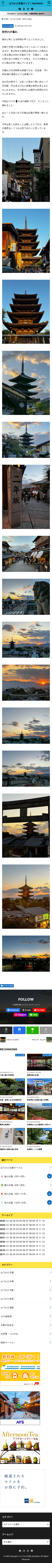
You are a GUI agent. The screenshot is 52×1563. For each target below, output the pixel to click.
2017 (2, 1254)
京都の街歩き (7, 1324)
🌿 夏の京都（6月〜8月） (13, 1185)
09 (33, 1220)
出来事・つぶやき (9, 1333)
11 (40, 1220)
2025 (2, 1220)
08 (30, 1220)
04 (17, 1220)
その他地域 (6, 1316)
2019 (2, 1245)
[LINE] (32, 9)
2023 (2, 1229)
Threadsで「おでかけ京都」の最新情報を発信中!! (26, 13)
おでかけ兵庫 (7, 1281)
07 (27, 1220)
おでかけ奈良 (7, 1298)
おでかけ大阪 (7, 1289)
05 (20, 1220)
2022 (2, 1233)
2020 (2, 1241)
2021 (2, 1237)
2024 (2, 1224)
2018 (2, 1250)
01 (7, 1220)
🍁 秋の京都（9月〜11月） (14, 1193)
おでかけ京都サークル (12, 1167)
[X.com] (24, 9)
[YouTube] (39, 1010)
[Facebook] (20, 9)
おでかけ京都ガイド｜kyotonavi (26, 3)
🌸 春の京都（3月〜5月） (13, 1176)
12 (43, 1220)
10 (37, 1220)
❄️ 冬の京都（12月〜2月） (14, 1202)
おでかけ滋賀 (7, 1307)
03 (14, 1220)
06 (24, 1220)
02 (11, 1220)
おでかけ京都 (8, 26)
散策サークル (7, 1342)
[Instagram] (28, 9)
